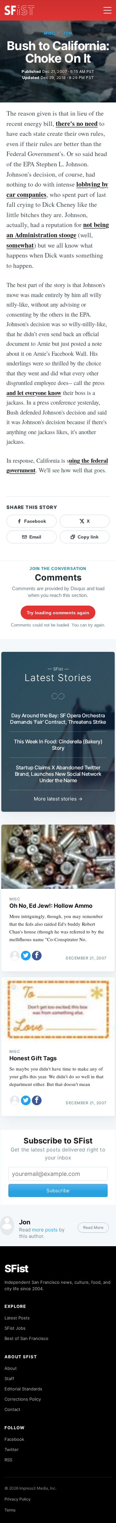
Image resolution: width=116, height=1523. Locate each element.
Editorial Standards (23, 1388)
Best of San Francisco (26, 1338)
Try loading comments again (58, 612)
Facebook (14, 1439)
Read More (93, 1227)
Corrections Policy (23, 1399)
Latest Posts (17, 1317)
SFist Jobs (15, 1328)
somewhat (20, 245)
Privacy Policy (18, 1499)
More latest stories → (58, 799)
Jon (67, 33)
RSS (8, 1459)
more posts (45, 1230)
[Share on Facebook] (36, 955)
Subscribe (58, 1190)
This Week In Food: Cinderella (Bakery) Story (58, 744)
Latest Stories (58, 677)
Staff (9, 1378)
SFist (16, 1268)
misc (49, 33)
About (11, 1368)
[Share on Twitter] (25, 955)
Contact (12, 1409)
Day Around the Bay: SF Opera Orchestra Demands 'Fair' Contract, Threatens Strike (58, 718)
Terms (10, 1510)
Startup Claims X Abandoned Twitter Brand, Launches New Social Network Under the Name (58, 773)
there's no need (77, 123)
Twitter (12, 1449)
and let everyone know (33, 392)
